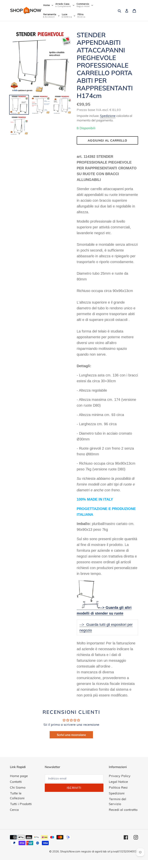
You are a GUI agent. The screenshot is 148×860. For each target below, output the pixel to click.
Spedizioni (117, 793)
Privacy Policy (119, 776)
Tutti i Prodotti (21, 804)
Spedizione (108, 116)
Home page (19, 776)
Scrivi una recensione (71, 735)
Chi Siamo (17, 787)
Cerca (14, 810)
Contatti (16, 782)
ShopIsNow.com (70, 851)
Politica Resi (118, 787)
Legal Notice (118, 782)
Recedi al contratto (123, 810)
